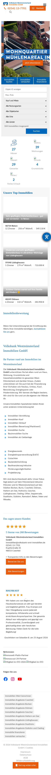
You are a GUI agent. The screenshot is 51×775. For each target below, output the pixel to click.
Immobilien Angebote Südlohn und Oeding (24, 728)
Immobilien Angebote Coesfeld (19, 700)
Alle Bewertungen (16, 571)
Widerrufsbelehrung (25, 761)
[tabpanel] (25, 49)
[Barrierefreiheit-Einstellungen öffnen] (46, 237)
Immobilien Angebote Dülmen (18, 708)
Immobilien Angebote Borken (18, 704)
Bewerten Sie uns (16, 562)
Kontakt (40, 8)
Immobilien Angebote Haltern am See (22, 716)
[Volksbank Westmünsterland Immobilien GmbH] (17, 4)
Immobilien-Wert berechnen (18, 696)
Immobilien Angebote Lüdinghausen (21, 720)
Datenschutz (25, 755)
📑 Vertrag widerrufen (25, 765)
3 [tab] (28, 66)
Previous (3, 38)
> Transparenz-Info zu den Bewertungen (24, 557)
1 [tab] (22, 66)
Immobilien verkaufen (25, 81)
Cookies (29, 748)
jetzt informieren (30, 63)
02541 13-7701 (16, 8)
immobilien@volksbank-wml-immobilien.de (25, 543)
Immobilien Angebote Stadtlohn (19, 724)
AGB (25, 758)
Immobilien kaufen (9, 81)
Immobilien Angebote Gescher (19, 712)
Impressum (25, 752)
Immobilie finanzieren (42, 81)
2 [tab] (25, 66)
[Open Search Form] (9, 12)
